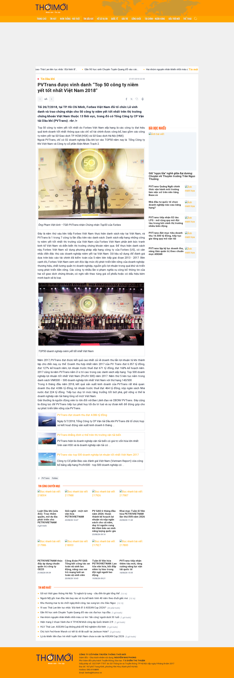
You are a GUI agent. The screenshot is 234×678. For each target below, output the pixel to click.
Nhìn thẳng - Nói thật (70, 18)
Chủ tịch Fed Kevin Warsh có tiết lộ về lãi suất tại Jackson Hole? (80, 631)
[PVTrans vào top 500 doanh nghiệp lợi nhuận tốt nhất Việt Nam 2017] (47, 459)
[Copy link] (137, 99)
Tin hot (53, 18)
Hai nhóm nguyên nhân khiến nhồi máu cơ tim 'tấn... (151, 69)
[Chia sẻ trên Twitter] (131, 99)
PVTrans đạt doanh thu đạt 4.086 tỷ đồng (82, 415)
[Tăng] (51, 99)
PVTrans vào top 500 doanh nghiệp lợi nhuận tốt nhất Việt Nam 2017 (98, 454)
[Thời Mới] (54, 658)
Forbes (55, 478)
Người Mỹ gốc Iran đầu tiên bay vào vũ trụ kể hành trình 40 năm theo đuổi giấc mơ (87, 598)
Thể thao (187, 18)
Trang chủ (41, 18)
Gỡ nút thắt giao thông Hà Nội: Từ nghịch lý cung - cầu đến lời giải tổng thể (83, 593)
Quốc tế (114, 18)
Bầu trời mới (174, 18)
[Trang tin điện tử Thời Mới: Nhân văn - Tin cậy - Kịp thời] (51, 8)
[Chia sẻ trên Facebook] (126, 99)
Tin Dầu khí (88, 18)
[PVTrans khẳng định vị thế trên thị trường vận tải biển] (47, 438)
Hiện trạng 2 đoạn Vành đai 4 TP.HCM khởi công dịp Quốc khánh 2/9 (82, 622)
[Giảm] (40, 99)
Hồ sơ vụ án (102, 18)
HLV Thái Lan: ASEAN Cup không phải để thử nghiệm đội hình (79, 626)
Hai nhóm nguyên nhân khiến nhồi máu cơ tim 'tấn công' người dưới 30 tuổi (85, 617)
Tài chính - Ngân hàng (155, 18)
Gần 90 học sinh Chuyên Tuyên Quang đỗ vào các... (90, 69)
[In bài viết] (142, 99)
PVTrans (46, 478)
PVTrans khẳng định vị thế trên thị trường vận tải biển (89, 434)
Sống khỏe (136, 18)
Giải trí (125, 18)
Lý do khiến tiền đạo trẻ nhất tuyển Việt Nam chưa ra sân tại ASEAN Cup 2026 (88, 636)
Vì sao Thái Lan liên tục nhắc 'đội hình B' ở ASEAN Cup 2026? (80, 607)
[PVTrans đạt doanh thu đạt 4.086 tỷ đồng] (47, 419)
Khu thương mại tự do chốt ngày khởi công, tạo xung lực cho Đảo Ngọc (81, 603)
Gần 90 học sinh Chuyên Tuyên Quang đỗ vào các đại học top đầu (81, 612)
